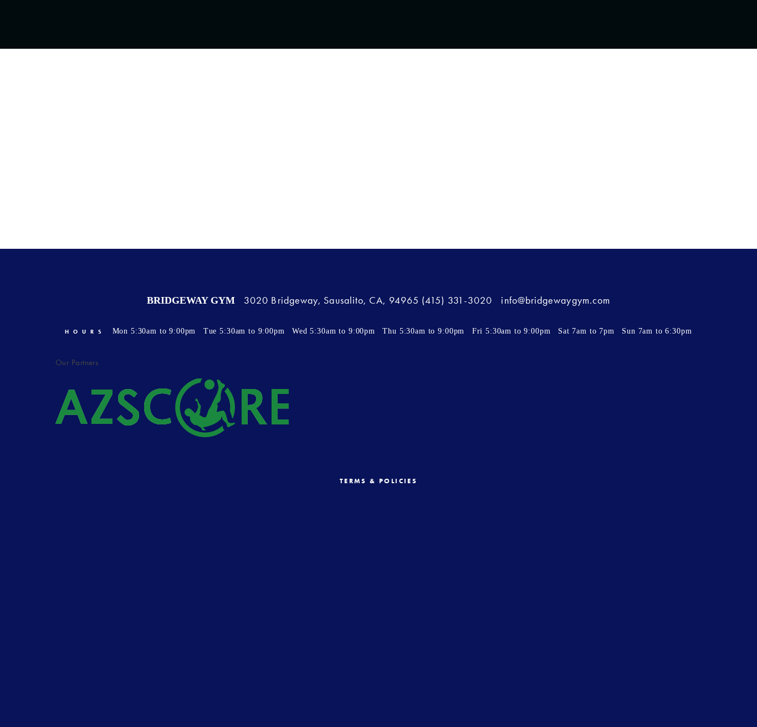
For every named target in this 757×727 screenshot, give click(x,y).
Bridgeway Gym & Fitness (379, 71)
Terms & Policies (378, 481)
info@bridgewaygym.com (555, 300)
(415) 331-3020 (457, 300)
